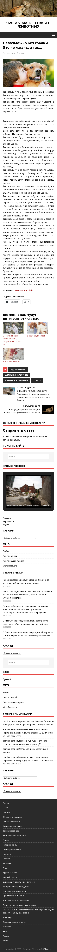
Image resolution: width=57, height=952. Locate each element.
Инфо (5, 940)
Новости (7, 854)
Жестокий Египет (11, 361)
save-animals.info (24, 290)
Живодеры (8, 917)
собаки (37, 380)
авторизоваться (11, 439)
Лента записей (10, 556)
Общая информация (12, 817)
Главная (7, 803)
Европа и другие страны (14, 922)
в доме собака (18, 369)
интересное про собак (16, 380)
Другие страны (10, 872)
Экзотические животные (14, 835)
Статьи (6, 812)
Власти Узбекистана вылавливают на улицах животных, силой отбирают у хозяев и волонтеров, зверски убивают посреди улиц (25, 609)
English (6, 524)
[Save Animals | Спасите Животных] (28, 15)
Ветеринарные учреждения (16, 886)
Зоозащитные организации (16, 900)
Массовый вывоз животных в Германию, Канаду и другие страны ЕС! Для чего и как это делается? (28, 732)
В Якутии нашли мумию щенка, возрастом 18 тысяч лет (13, 340)
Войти (6, 551)
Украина (7, 863)
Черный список (10, 877)
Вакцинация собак (36, 335)
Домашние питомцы (12, 826)
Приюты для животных (13, 895)
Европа (6, 858)
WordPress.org (10, 565)
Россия (6, 936)
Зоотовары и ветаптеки (14, 891)
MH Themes (46, 949)
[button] (53, 34)
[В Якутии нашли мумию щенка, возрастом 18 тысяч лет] (13, 328)
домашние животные (16, 375)
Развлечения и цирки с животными (19, 905)
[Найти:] (29, 456)
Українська (8, 521)
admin (21, 53)
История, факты (10, 844)
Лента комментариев (13, 561)
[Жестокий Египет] (13, 354)
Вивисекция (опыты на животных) (18, 882)
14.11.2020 (10, 53)
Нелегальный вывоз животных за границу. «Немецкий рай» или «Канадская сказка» (28, 911)
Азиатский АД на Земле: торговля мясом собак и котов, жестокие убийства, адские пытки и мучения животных (27, 594)
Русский (7, 518)
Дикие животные (11, 830)
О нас (5, 807)
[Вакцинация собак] (37, 328)
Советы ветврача (11, 821)
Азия (5, 868)
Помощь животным (12, 849)
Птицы (6, 840)
